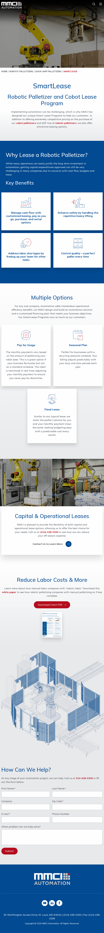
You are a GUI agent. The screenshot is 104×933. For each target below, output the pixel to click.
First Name (7, 788)
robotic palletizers (66, 123)
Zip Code (57, 801)
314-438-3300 (84, 778)
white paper (9, 592)
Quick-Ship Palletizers (48, 71)
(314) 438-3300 (49, 532)
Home (4, 71)
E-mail (5, 814)
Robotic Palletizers (21, 71)
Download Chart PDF (50, 604)
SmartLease (70, 71)
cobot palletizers (26, 123)
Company (6, 801)
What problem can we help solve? (21, 826)
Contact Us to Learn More (48, 544)
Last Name (58, 788)
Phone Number (60, 814)
